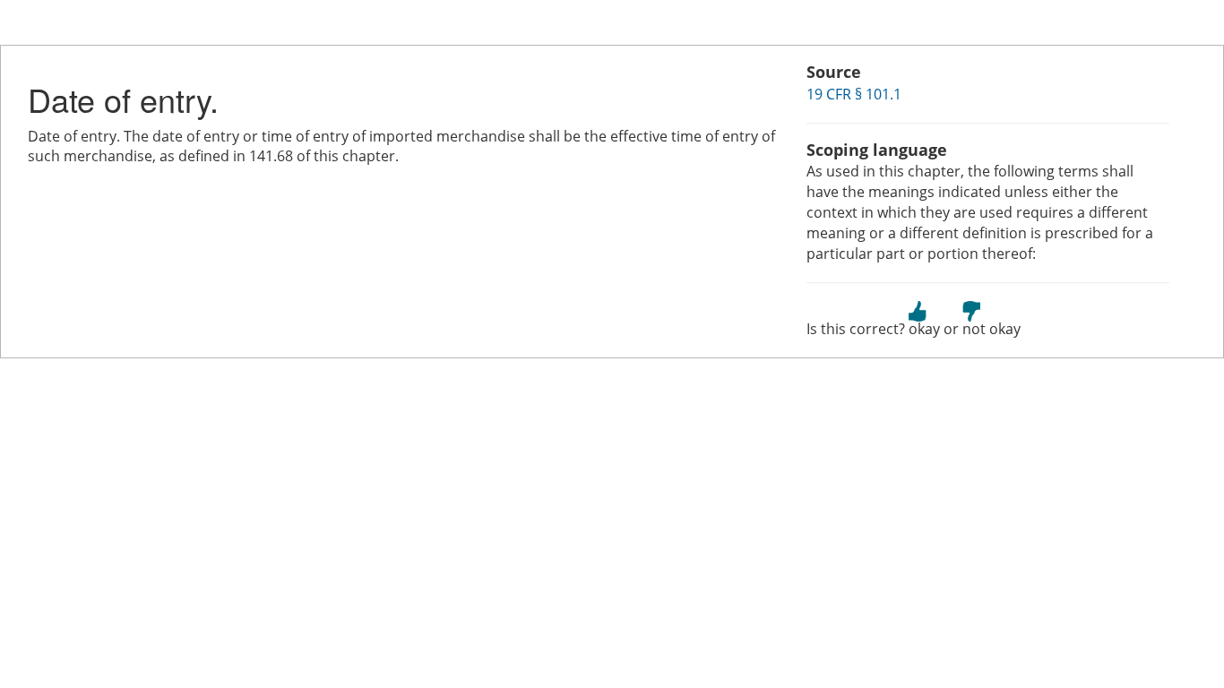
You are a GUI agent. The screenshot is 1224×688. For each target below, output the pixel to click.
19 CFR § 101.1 (853, 94)
